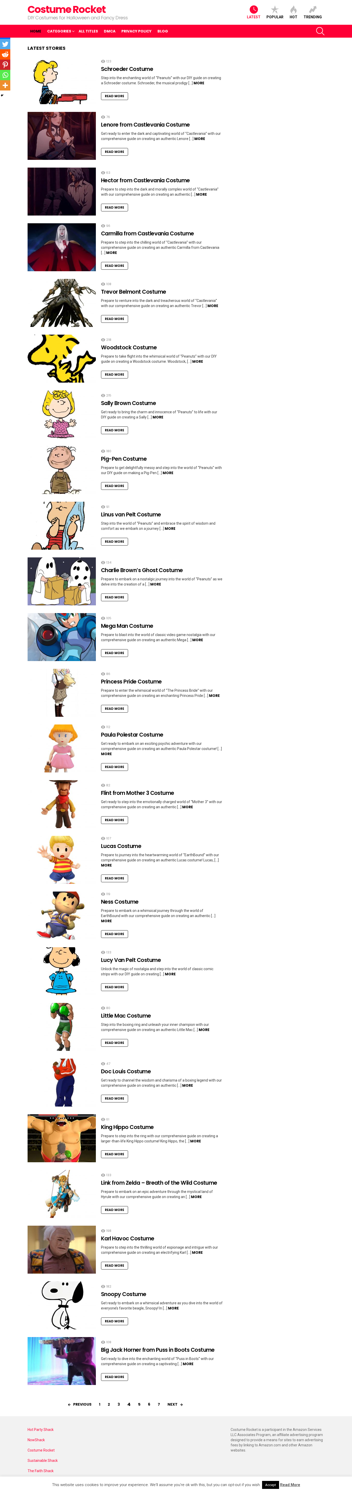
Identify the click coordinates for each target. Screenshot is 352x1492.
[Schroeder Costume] (62, 80)
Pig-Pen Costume (124, 459)
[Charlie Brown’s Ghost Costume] (62, 581)
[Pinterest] (5, 65)
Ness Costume (120, 901)
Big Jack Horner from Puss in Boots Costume (158, 1350)
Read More (114, 96)
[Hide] (2, 95)
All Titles (88, 31)
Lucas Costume (121, 846)
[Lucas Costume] (62, 860)
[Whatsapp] (5, 75)
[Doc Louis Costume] (62, 1083)
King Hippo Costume (127, 1127)
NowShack (36, 1440)
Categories (59, 31)
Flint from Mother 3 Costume (137, 793)
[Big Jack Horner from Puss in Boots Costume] (62, 1361)
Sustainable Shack (43, 1460)
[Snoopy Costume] (62, 1305)
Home (35, 31)
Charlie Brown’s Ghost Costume (142, 570)
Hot (293, 17)
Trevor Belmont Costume (133, 291)
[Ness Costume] (62, 915)
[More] (5, 85)
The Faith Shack (41, 1471)
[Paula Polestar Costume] (62, 748)
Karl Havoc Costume (127, 1238)
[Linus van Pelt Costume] (62, 526)
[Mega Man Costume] (62, 637)
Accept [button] (270, 1485)
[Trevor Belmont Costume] (62, 303)
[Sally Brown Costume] (62, 414)
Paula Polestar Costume (132, 734)
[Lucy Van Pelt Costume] (62, 971)
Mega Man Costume (127, 626)
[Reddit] (5, 54)
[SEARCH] (320, 31)
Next (172, 1404)
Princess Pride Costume (131, 681)
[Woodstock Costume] (62, 359)
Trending (313, 17)
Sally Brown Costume (128, 403)
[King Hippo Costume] (62, 1138)
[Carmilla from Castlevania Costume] (62, 247)
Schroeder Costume (127, 69)
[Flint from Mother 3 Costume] (62, 804)
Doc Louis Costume (126, 1071)
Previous (82, 1404)
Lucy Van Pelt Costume (131, 960)
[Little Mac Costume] (62, 1027)
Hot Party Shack (41, 1430)
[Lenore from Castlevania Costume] (62, 136)
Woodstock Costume (129, 347)
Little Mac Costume (126, 1015)
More (199, 83)
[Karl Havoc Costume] (62, 1250)
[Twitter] (5, 44)
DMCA (109, 31)
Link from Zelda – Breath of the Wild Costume (159, 1182)
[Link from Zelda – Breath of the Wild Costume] (62, 1194)
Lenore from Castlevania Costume (145, 124)
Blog (162, 31)
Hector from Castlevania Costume (145, 180)
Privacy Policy (136, 31)
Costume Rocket (66, 9)
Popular (274, 17)
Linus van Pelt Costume (131, 514)
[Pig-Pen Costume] (62, 470)
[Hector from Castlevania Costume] (62, 192)
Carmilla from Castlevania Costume (147, 233)
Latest (254, 17)
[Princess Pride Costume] (62, 693)
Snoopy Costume (123, 1294)
